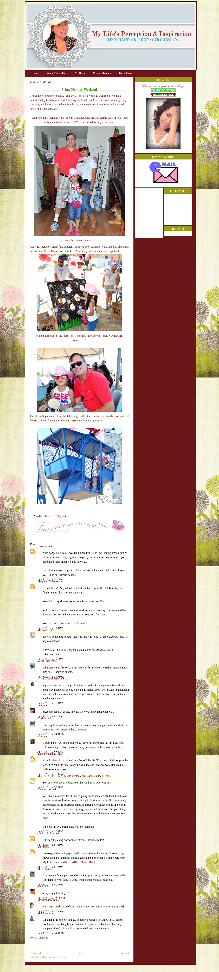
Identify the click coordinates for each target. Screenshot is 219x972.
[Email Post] (64, 516)
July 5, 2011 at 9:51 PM (50, 716)
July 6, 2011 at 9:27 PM (50, 884)
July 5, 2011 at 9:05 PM (50, 676)
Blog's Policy (125, 73)
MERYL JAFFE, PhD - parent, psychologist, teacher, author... (71, 775)
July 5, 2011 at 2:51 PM (50, 579)
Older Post (124, 952)
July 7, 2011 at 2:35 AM (50, 911)
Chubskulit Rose (46, 833)
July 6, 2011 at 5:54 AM (50, 751)
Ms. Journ (43, 630)
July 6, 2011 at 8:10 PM (50, 844)
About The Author (57, 73)
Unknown (43, 546)
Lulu (40, 705)
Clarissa (42, 718)
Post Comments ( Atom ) (55, 957)
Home (36, 73)
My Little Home (51, 862)
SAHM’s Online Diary (83, 862)
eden (40, 736)
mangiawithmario (47, 753)
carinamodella (45, 899)
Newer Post (35, 952)
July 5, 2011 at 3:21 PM (50, 659)
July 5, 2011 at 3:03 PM (50, 628)
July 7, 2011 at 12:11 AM (51, 898)
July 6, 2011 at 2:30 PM (50, 787)
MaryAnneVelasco (47, 581)
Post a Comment (39, 937)
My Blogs (80, 73)
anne (40, 846)
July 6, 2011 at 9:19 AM (50, 774)
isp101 (41, 868)
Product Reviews (102, 73)
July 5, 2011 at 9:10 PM (50, 703)
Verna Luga (44, 660)
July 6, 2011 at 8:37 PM (50, 866)
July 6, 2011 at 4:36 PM (50, 831)
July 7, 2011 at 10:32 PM (51, 933)
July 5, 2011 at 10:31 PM (51, 734)
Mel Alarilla (44, 913)
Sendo (41, 886)
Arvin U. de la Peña (48, 678)
